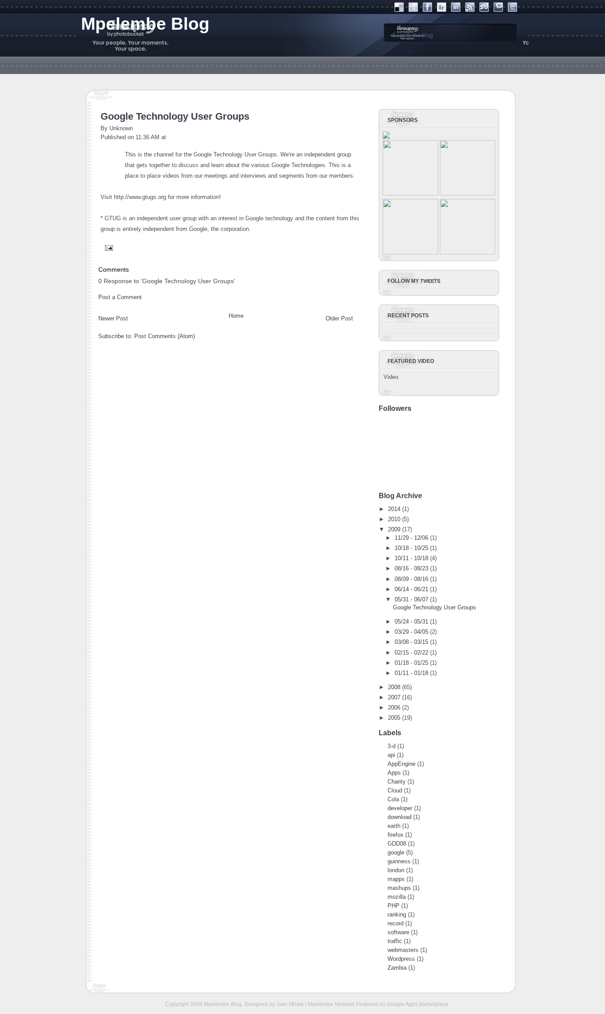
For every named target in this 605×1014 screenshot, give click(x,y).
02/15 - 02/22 (411, 652)
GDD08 (397, 843)
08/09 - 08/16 (411, 579)
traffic (395, 941)
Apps (394, 772)
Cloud (395, 790)
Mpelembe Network (331, 1004)
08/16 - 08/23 (411, 568)
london (396, 870)
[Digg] (413, 10)
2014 (394, 509)
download (399, 817)
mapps (396, 879)
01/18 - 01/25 (411, 662)
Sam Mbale (290, 1004)
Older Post (339, 318)
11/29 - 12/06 (411, 537)
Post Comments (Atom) (164, 336)
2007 (394, 697)
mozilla (397, 896)
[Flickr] (441, 10)
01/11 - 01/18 (411, 673)
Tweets (430, 281)
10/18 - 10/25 (411, 548)
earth (394, 826)
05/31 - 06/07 (411, 599)
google (396, 852)
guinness (399, 861)
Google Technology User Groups (175, 116)
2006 (394, 707)
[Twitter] (512, 10)
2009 (394, 529)
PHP (393, 905)
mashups (399, 888)
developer (400, 808)
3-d (392, 746)
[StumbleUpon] (484, 10)
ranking (397, 914)
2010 (394, 519)
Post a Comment (120, 297)
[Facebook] (427, 10)
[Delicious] (399, 10)
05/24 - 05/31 (411, 621)
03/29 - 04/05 (411, 631)
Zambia (397, 967)
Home (236, 315)
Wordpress (401, 959)
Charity (397, 781)
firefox (395, 834)
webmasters (403, 950)
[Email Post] (108, 247)
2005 (394, 717)
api (391, 755)
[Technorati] (498, 10)
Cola (393, 799)
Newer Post (113, 318)
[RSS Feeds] (470, 10)
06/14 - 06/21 (411, 589)
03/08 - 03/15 (411, 642)
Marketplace (434, 1004)
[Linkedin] (456, 10)
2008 (394, 687)
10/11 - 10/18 (411, 558)
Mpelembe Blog (223, 1004)
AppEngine (401, 763)
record (395, 923)
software (398, 932)
